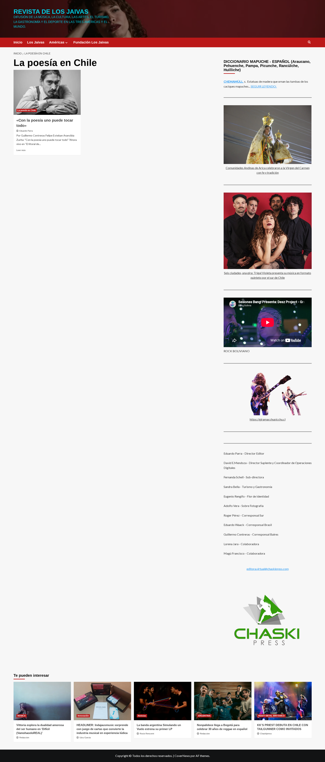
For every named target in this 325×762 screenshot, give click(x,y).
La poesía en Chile (26, 110)
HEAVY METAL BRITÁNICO (271, 716)
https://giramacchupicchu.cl (268, 419)
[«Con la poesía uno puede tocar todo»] (47, 92)
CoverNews (182, 755)
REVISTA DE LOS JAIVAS (51, 11)
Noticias (142, 716)
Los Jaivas (35, 42)
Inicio (18, 42)
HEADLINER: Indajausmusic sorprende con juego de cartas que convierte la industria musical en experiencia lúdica (102, 729)
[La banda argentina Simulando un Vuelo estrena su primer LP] (162, 701)
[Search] (309, 42)
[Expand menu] (66, 42)
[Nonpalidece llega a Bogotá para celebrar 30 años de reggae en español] (222, 701)
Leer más (21, 150)
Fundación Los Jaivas (91, 42)
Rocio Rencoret (147, 733)
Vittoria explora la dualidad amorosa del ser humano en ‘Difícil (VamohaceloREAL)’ (40, 729)
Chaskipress (266, 733)
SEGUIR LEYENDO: (263, 86)
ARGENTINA (204, 716)
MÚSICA (21, 716)
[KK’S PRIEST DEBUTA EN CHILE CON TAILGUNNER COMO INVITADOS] (283, 701)
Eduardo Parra (26, 131)
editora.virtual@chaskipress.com (268, 569)
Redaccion (24, 737)
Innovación (83, 716)
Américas (56, 42)
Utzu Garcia (85, 737)
